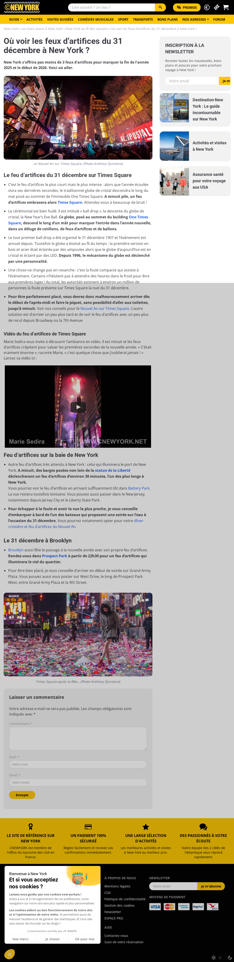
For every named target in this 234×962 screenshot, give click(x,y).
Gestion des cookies (119, 905)
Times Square (70, 202)
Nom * (14, 757)
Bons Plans (167, 19)
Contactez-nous (116, 935)
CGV (107, 892)
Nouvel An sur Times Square (104, 308)
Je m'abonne (211, 886)
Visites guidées (60, 19)
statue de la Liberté (112, 470)
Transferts (143, 19)
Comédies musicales (96, 19)
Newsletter (112, 912)
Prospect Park (54, 555)
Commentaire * (21, 723)
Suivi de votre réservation (124, 942)
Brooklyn (16, 549)
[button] (207, 7)
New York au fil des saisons (86, 29)
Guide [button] (14, 19)
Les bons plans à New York (41, 29)
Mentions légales (117, 886)
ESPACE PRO (113, 918)
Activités (35, 19)
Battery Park (138, 488)
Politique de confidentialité (125, 899)
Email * (14, 775)
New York (11, 29)
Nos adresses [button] (194, 19)
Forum (219, 19)
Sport (123, 19)
